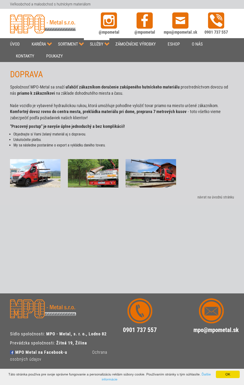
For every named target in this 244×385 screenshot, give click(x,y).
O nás (197, 44)
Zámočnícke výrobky (135, 44)
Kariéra (39, 44)
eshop (174, 44)
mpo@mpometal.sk (180, 32)
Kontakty (25, 55)
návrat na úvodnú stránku (216, 197)
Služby (96, 44)
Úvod (15, 44)
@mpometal (109, 32)
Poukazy (54, 55)
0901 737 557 (216, 32)
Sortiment (68, 44)
